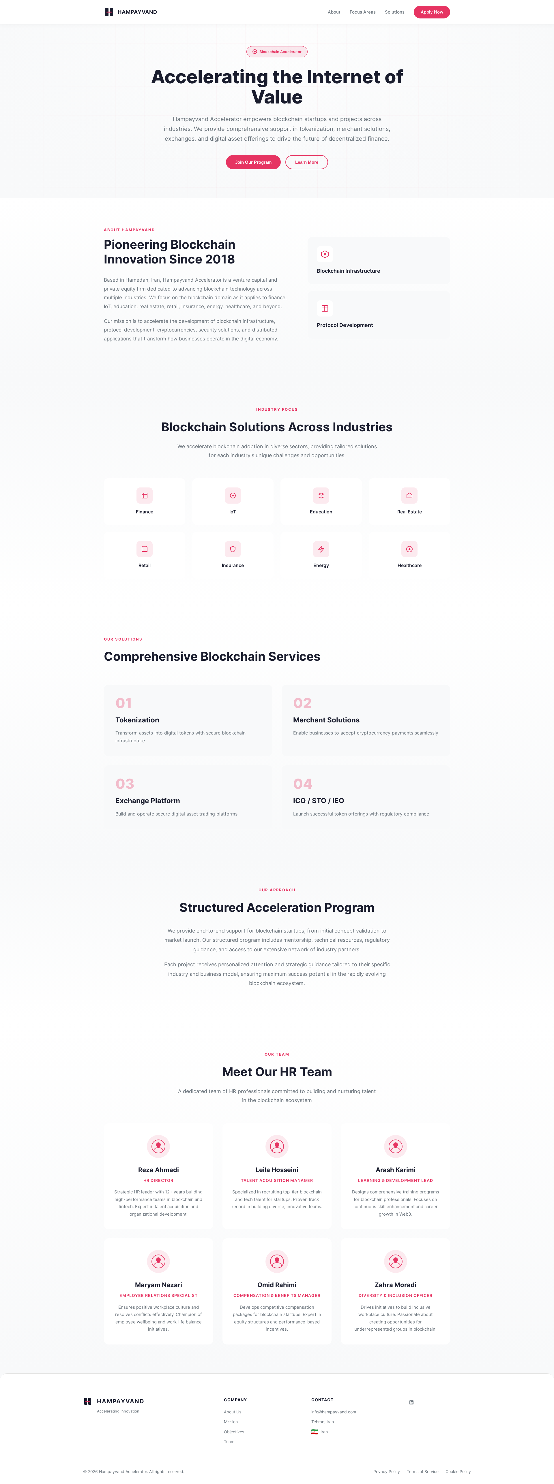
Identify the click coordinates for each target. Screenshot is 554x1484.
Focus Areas (363, 12)
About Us (232, 1411)
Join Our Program (253, 162)
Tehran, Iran (322, 1421)
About (334, 12)
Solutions (395, 12)
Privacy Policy (386, 1471)
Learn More (306, 162)
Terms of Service (423, 1471)
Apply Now (432, 12)
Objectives (234, 1431)
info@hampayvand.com (333, 1411)
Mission (231, 1421)
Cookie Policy (458, 1471)
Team (229, 1441)
